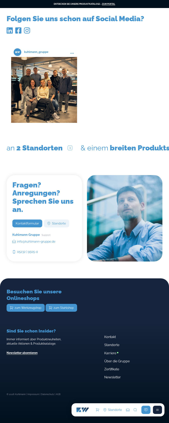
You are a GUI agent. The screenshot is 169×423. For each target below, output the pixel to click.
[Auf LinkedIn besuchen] (10, 33)
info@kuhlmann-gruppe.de (36, 241)
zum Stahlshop (64, 307)
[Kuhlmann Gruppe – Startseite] (82, 410)
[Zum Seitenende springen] (127, 410)
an (35, 148)
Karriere (110, 353)
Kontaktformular (27, 223)
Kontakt (110, 337)
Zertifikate (111, 369)
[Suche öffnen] (135, 410)
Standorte (115, 409)
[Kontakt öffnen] (145, 410)
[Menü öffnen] (157, 410)
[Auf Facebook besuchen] (18, 33)
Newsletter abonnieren (22, 352)
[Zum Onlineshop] (97, 410)
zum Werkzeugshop (28, 307)
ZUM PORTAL (108, 4)
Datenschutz (47, 394)
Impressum (33, 394)
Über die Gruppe (117, 361)
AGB (58, 394)
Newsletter (112, 377)
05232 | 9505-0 (27, 251)
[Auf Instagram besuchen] (27, 33)
